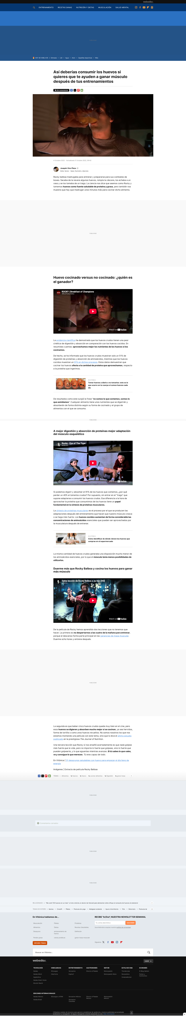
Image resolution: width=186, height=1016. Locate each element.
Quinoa (51, 909)
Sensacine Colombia (72, 1000)
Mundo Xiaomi (38, 983)
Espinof (71, 974)
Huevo (84, 776)
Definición (78, 931)
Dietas (56, 927)
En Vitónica (92, 380)
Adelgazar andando (95, 909)
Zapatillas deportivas (85, 58)
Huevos (75, 776)
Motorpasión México (108, 997)
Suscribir (130, 923)
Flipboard (148, 7)
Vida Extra (54, 974)
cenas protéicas (59, 938)
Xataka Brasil (37, 999)
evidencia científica (65, 340)
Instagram (136, 7)
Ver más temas (40, 943)
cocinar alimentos (96, 776)
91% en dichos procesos (85, 362)
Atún (73, 58)
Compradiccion (127, 977)
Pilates (68, 909)
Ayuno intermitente (112, 909)
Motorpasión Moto (110, 974)
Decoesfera (125, 974)
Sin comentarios (62, 90)
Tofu (123, 909)
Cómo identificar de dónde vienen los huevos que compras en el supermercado (109, 540)
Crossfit (60, 909)
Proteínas (78, 923)
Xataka (35, 971)
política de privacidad (124, 927)
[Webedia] (148, 1)
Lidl (61, 58)
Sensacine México (75, 996)
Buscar (149, 952)
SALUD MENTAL (122, 7)
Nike (96, 58)
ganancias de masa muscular (114, 636)
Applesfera (37, 977)
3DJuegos (54, 971)
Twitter (75, 90)
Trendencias (126, 971)
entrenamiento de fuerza (60, 932)
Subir (147, 961)
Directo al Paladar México (92, 997)
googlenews (152, 7)
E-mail (82, 90)
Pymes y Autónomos (143, 975)
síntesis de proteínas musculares (72, 510)
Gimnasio (54, 58)
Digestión (109, 776)
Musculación (37, 923)
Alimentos (65, 776)
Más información (109, 1014)
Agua (67, 58)
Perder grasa (38, 938)
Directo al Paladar (92, 971)
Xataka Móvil (37, 974)
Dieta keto (132, 909)
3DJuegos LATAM (57, 996)
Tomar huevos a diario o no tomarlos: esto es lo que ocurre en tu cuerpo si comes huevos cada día (108, 385)
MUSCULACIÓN (104, 7)
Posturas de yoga (80, 909)
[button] (69, 168)
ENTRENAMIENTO (46, 7)
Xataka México (38, 996)
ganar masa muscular (82, 938)
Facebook (140, 7)
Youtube (144, 7)
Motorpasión (108, 971)
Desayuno (36, 931)
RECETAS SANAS (65, 7)
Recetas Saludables (82, 927)
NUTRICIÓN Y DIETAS (85, 7)
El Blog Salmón (144, 971)
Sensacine (72, 971)
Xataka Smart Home (39, 980)
